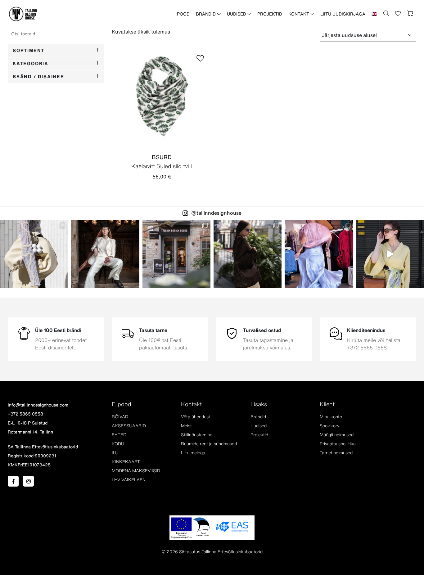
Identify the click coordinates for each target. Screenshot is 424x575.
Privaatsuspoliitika (338, 444)
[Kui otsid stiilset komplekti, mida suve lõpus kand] (34, 254)
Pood (183, 14)
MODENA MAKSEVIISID (136, 471)
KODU (118, 444)
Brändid (206, 14)
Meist (186, 426)
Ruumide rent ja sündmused (209, 444)
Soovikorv (329, 426)
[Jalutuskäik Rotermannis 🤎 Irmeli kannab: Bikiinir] (248, 254)
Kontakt (299, 14)
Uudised (237, 14)
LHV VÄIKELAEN (129, 480)
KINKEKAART (126, 462)
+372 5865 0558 (25, 414)
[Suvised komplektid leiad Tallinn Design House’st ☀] (390, 254)
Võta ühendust (195, 417)
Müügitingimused (337, 435)
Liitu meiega (193, 453)
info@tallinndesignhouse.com (38, 405)
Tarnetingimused (336, 453)
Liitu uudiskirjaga (342, 14)
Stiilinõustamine (196, 435)
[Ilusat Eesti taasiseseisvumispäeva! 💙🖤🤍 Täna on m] (105, 254)
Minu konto (331, 417)
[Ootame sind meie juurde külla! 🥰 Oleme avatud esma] (176, 254)
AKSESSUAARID (129, 426)
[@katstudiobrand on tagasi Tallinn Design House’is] (319, 254)
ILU (115, 453)
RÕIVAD (120, 417)
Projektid (269, 14)
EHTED (119, 435)
